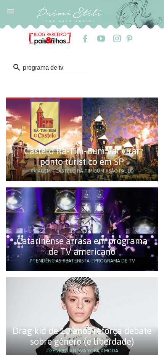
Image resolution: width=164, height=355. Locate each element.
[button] (11, 11)
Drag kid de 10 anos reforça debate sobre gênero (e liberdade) (82, 336)
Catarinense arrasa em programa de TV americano (82, 246)
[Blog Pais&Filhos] (50, 38)
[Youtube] (101, 38)
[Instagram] (117, 38)
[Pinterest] (129, 38)
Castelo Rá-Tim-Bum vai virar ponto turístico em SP (82, 156)
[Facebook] (85, 38)
